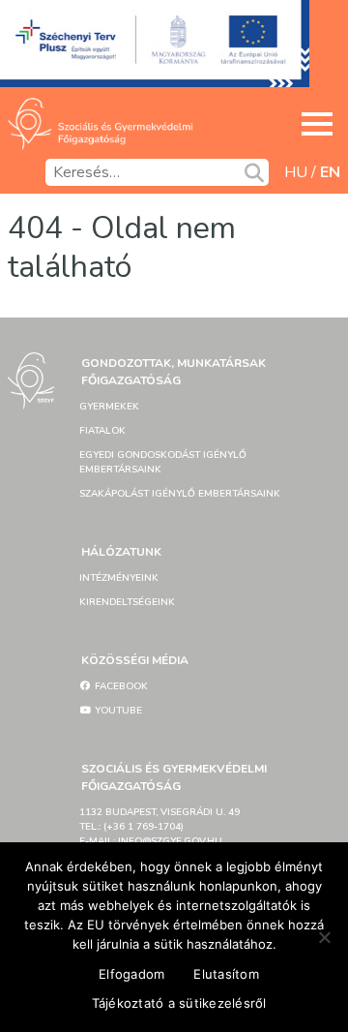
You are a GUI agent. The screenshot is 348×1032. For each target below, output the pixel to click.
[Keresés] (254, 172)
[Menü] (317, 124)
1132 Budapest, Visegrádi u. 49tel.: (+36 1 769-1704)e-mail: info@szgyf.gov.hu (159, 826)
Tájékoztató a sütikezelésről (179, 1003)
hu (295, 172)
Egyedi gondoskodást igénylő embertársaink (162, 462)
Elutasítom (226, 974)
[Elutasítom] (324, 937)
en (330, 172)
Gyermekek (109, 406)
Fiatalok (102, 431)
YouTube (117, 710)
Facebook (120, 686)
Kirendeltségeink (127, 602)
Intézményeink (119, 578)
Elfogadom (131, 974)
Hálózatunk (121, 552)
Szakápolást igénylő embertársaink (179, 494)
